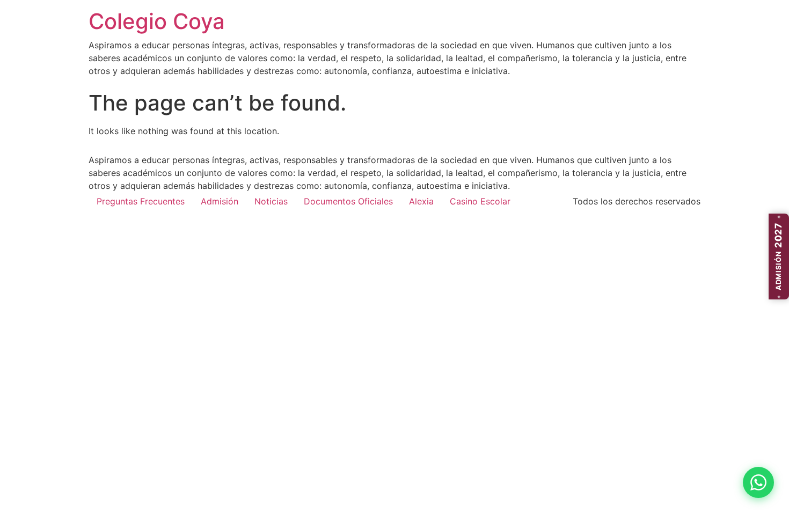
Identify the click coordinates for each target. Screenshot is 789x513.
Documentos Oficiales (348, 201)
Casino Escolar (480, 201)
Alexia (421, 201)
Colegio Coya (157, 21)
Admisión (219, 201)
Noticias (271, 201)
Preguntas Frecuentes (141, 201)
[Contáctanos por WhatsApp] (758, 482)
